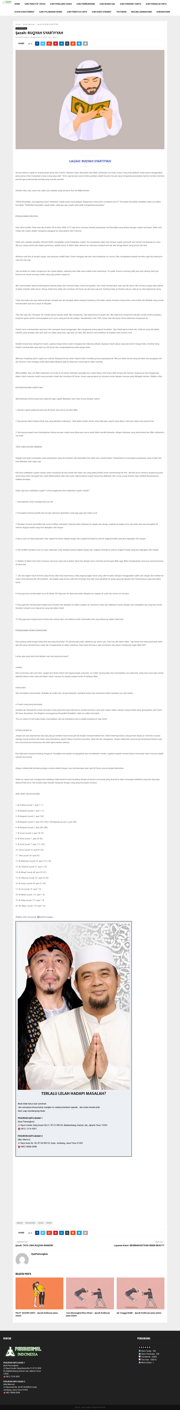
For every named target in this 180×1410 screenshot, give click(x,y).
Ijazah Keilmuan (21, 28)
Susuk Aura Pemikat (24, 12)
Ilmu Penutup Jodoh (35, 4)
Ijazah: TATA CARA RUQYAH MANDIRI (34, 1245)
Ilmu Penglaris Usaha (61, 4)
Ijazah (40, 1223)
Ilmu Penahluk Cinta (156, 4)
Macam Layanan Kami (141, 12)
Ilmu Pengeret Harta (130, 4)
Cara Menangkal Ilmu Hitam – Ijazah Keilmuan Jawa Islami (88, 1314)
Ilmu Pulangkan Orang (50, 12)
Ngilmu (49, 1223)
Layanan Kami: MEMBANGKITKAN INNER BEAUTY (139, 1245)
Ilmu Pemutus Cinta (77, 12)
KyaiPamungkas (23, 37)
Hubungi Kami (163, 12)
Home (17, 4)
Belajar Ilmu (30, 1223)
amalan (19, 1223)
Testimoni (121, 12)
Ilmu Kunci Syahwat (101, 12)
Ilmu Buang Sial (107, 4)
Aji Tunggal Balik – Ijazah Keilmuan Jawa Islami (139, 1313)
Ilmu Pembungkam (86, 4)
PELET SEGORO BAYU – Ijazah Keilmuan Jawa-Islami (37, 1314)
